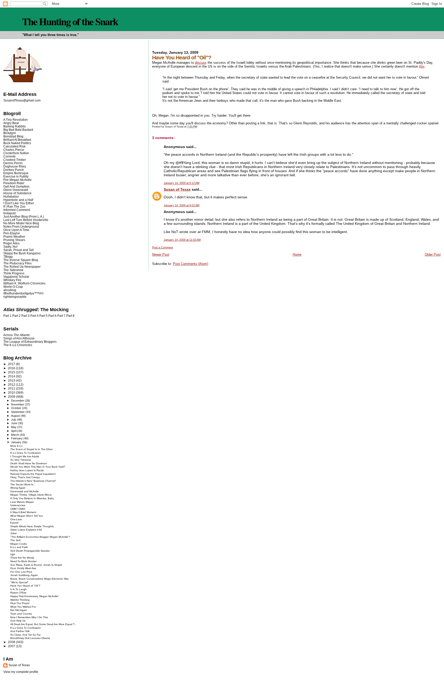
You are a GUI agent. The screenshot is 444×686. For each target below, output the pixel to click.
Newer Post (160, 254)
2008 (12, 642)
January (16, 442)
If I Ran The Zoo (14, 206)
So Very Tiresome (20, 459)
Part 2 (16, 316)
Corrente (9, 156)
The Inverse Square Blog (20, 260)
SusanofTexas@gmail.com (22, 100)
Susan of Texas (177, 189)
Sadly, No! (10, 246)
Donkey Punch (13, 169)
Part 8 (70, 316)
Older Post (433, 254)
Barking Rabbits (14, 126)
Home (297, 254)
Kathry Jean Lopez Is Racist (27, 470)
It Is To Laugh (18, 589)
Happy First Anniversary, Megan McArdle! (34, 596)
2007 (12, 646)
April (14, 430)
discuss (201, 62)
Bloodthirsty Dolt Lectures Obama (30, 638)
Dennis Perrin (13, 163)
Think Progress (13, 273)
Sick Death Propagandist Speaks (30, 550)
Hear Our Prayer (20, 603)
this (421, 66)
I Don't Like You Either (18, 203)
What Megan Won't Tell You (26, 515)
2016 (12, 368)
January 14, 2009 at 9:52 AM (181, 205)
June (14, 423)
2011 (12, 388)
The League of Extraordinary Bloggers (30, 341)
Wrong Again (17, 487)
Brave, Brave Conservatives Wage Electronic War (39, 578)
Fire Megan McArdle (17, 179)
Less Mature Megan (22, 501)
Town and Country (21, 613)
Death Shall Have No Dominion (28, 463)
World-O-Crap (13, 286)
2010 (12, 392)
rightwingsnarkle (14, 296)
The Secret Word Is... (22, 484)
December (18, 400)
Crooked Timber (14, 159)
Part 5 (43, 316)
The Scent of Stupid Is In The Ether (31, 449)
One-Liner (16, 519)
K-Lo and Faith (19, 547)
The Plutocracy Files (17, 263)
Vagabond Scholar (16, 276)
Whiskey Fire (12, 280)
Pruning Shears (14, 240)
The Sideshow (13, 270)
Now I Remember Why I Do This (29, 617)
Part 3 (25, 316)
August (16, 415)
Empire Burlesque (16, 173)
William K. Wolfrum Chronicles (24, 283)
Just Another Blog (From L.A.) (23, 216)
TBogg (8, 256)
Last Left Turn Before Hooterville (25, 219)
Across (16, 335)
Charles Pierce (13, 149)
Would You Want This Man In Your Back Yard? (37, 466)
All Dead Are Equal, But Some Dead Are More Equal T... (43, 624)
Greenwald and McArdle (24, 491)
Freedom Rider (13, 183)
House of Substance (17, 193)
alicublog (9, 290)
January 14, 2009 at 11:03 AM (182, 239)
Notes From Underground (21, 226)
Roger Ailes (11, 243)
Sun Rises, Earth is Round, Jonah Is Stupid (36, 564)
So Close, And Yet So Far (25, 634)
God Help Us (17, 620)
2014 (12, 376)
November (18, 404)
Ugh (12, 554)
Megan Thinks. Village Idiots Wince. (31, 494)
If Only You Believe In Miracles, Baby (32, 498)
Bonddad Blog (13, 136)
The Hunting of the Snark (70, 21)
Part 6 (52, 316)
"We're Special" (19, 582)
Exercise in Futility (16, 176)
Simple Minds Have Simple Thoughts (32, 526)
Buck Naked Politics (17, 143)
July (14, 419)
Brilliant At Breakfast (17, 139)
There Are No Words (22, 557)
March (15, 434)
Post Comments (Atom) (190, 264)
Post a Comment (162, 247)
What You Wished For (23, 606)
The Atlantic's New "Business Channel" (33, 480)
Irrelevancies (17, 505)
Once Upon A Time (16, 229)
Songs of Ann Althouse (19, 338)
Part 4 (34, 316)
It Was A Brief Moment (23, 512)
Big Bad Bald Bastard (18, 129)
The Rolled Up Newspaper (22, 266)
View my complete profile (20, 672)
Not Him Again (18, 610)
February (17, 438)
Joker (13, 533)
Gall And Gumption (16, 186)
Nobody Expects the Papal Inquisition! (33, 473)
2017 (12, 364)
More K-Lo (16, 445)
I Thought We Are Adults (24, 456)
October (16, 408)
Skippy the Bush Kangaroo (22, 253)
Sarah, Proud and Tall (18, 250)
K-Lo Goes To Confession (25, 452)
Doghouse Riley (14, 166)
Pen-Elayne (11, 233)
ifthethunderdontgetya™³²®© (23, 293)
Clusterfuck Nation (16, 153)
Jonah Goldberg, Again (24, 575)
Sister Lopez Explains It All (26, 529)
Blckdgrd (9, 133)
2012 (12, 384)
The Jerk (15, 540)
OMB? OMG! (17, 508)
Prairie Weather (14, 236)
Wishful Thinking (20, 599)
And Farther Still (19, 631)
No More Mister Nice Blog (21, 223)
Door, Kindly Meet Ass (23, 568)
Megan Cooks (18, 543)
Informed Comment (16, 209)
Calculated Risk (14, 146)
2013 (12, 380)
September (18, 411)
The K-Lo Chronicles (17, 345)
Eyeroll (14, 522)
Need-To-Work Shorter (23, 561)
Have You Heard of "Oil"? (25, 585)
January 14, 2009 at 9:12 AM (181, 182)
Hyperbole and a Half (18, 199)
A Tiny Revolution (15, 119)
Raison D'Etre (18, 592)
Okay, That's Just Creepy (25, 477)
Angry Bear (11, 123)
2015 (12, 372)
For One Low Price (21, 571)
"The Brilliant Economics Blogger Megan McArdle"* (40, 536)
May (14, 427)
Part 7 (61, 316)
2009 (12, 396)
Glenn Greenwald (15, 189)
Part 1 (7, 316)
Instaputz (9, 213)
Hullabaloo (11, 196)
